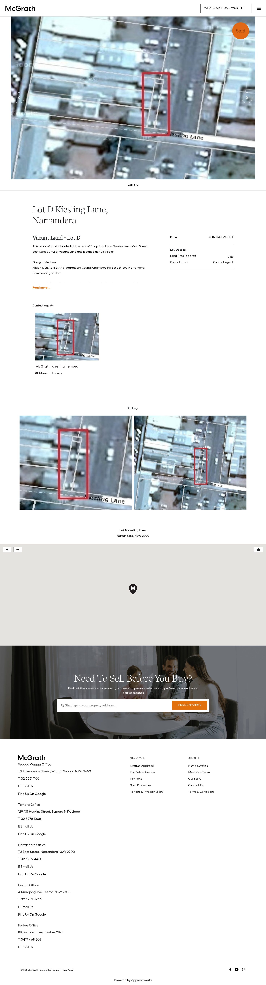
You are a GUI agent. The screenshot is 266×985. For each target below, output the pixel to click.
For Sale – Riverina (142, 772)
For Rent (136, 779)
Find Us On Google (32, 794)
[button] (258, 8)
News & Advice (198, 766)
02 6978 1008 (31, 819)
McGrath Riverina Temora (57, 366)
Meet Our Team (199, 772)
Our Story (194, 779)
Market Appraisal (142, 766)
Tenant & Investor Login (146, 792)
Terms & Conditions (201, 792)
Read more (40, 287)
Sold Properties (140, 785)
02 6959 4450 (31, 859)
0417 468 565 (31, 940)
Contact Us (195, 785)
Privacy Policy (66, 970)
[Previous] (19, 97)
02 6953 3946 (31, 899)
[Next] (247, 97)
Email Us (27, 786)
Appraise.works (141, 980)
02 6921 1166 (30, 779)
